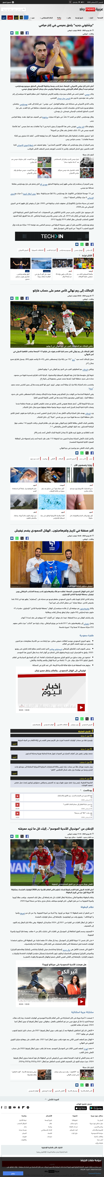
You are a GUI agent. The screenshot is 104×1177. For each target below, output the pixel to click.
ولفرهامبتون (84, 608)
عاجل (16, 17)
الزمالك (85, 369)
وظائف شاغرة (98, 1136)
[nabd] (28, 1107)
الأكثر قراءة (87, 255)
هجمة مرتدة (23, 1130)
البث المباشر (73, 1130)
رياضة (59, 17)
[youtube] (14, 1107)
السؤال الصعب (22, 1123)
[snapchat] (19, 1107)
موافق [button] (13, 1173)
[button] (10, 17)
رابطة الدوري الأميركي (25, 145)
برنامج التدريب (98, 1126)
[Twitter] (22, 32)
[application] (47, 709)
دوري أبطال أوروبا (29, 193)
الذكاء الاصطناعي (47, 17)
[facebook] (1, 1107)
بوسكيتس (23, 104)
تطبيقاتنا (74, 1120)
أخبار (91, 17)
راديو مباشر (73, 1123)
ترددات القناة (73, 1126)
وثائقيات (24, 1139)
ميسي (87, 94)
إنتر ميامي (80, 126)
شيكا (91, 388)
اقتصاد (50, 1133)
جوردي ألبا (43, 184)
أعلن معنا (100, 1139)
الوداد (86, 1048)
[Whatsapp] (16, 32)
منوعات (49, 1136)
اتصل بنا (100, 1120)
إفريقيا (22, 913)
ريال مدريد (66, 949)
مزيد (32, 17)
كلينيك (24, 1136)
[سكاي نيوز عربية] (91, 9)
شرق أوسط (79, 17)
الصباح (24, 1133)
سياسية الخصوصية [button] (95, 1172)
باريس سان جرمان (63, 98)
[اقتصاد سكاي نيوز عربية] (26, 17)
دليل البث (74, 1133)
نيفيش (86, 623)
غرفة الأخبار (23, 1120)
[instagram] (5, 1107)
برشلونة (45, 117)
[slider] (47, 708)
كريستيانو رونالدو (56, 649)
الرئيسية (100, 17)
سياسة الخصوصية (97, 1133)
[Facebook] (27, 32)
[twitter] (10, 1107)
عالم (69, 17)
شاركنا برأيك (99, 1143)
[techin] (52, 236)
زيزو (73, 359)
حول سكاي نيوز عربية (96, 1123)
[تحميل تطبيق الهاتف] (88, 1108)
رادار (25, 1126)
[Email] (11, 32)
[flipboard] (23, 1107)
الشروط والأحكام (98, 1130)
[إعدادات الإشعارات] (21, 17)
